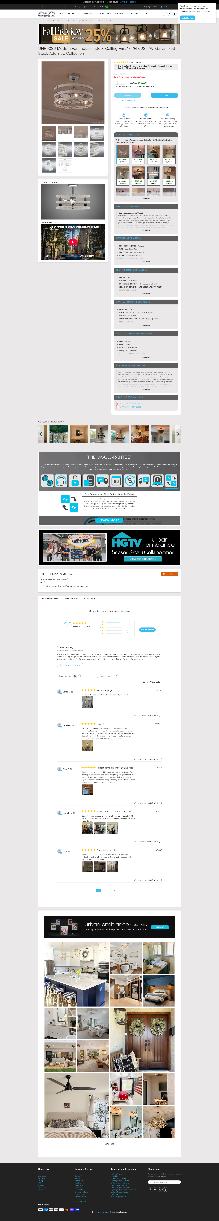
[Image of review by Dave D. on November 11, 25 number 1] (87, 790)
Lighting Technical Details (120, 1184)
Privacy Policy (79, 1195)
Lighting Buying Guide (119, 1175)
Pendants (88, 14)
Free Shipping (43, 7)
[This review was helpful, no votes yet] (155, 716)
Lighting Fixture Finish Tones (121, 1188)
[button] (41, 434)
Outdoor (119, 14)
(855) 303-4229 (151, 7)
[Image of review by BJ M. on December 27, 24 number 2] (100, 867)
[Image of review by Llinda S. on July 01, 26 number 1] (87, 703)
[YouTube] (165, 1190)
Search (77, 1175)
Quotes (66, 7)
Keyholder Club (91, 7)
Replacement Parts (81, 1193)
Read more (116, 739)
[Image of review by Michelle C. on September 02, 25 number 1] (87, 829)
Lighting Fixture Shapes (119, 1193)
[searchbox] (65, 677)
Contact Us (78, 1177)
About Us (78, 1179)
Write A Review (147, 630)
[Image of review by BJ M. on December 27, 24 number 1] (87, 867)
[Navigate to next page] (126, 891)
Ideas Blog (115, 1177)
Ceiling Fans (133, 14)
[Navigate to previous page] (93, 891)
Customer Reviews (50, 600)
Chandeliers (73, 14)
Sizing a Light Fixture (118, 1198)
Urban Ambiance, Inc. (105, 1213)
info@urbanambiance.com (172, 7)
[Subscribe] (178, 1183)
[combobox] (88, 677)
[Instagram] (160, 1190)
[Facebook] (150, 1190)
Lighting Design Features (120, 1182)
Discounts (78, 1188)
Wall (109, 14)
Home (40, 21)
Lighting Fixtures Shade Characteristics (124, 1191)
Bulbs (102, 7)
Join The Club (187, 18)
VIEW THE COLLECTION (128, 2)
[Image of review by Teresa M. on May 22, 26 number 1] (87, 746)
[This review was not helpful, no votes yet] (159, 716)
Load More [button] (109, 1145)
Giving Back (89, 600)
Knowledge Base (80, 1202)
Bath (61, 14)
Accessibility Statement (83, 1200)
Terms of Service (80, 1198)
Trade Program (78, 7)
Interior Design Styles (118, 1179)
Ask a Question (170, 575)
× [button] (214, 4)
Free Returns (56, 7)
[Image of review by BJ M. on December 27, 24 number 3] (112, 867)
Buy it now (164, 95)
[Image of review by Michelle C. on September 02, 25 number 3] (112, 829)
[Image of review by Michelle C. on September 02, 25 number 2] (100, 829)
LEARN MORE (109, 521)
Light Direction (116, 1195)
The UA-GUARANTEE (127, 100)
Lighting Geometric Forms (120, 1186)
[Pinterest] (155, 1190)
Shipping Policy (80, 1191)
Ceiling (101, 14)
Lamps (146, 14)
